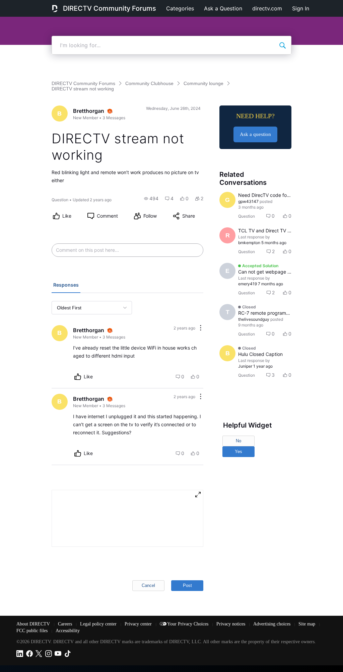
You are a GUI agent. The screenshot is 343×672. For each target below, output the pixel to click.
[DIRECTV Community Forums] (55, 8)
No (238, 440)
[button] (151, 198)
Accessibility (68, 630)
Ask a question (255, 134)
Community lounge (203, 83)
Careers (65, 623)
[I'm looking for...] (282, 45)
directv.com (267, 8)
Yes (238, 451)
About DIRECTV (33, 623)
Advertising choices (272, 623)
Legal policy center (99, 623)
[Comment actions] (200, 328)
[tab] (66, 285)
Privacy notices (231, 623)
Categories (180, 8)
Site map (307, 623)
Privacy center (139, 623)
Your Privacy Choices (188, 623)
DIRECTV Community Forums (109, 8)
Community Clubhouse (149, 83)
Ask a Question (223, 8)
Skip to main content (28, 4)
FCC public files (32, 630)
